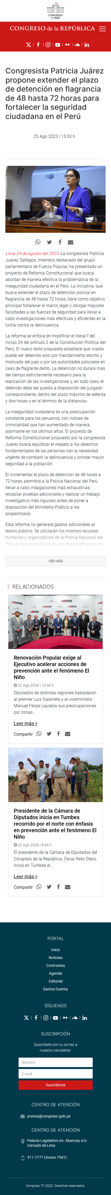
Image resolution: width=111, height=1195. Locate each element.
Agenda (55, 973)
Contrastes (55, 965)
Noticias (56, 957)
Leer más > (25, 723)
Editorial (56, 981)
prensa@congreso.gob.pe (49, 1116)
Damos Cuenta (55, 989)
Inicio (55, 950)
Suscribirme (55, 1085)
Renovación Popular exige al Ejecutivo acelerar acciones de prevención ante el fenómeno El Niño (51, 667)
